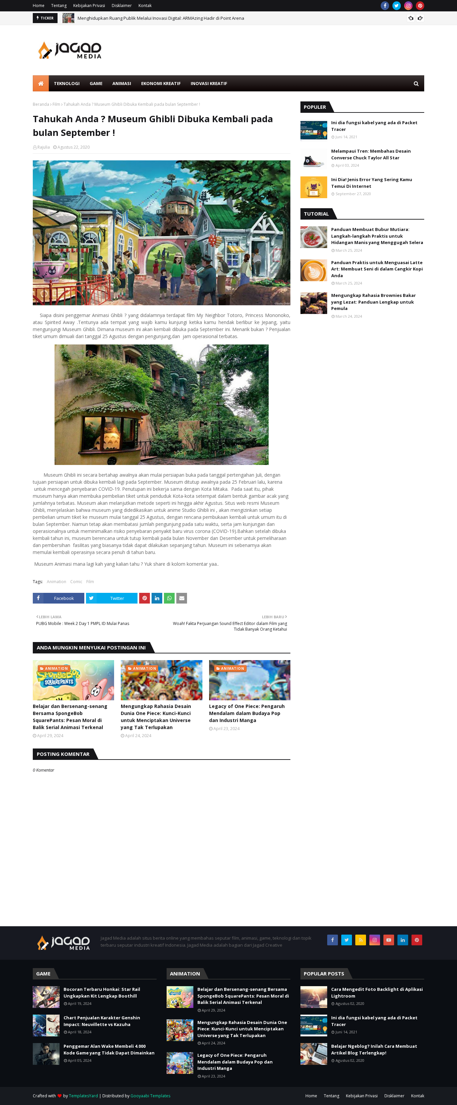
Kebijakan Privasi (89, 5)
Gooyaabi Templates (150, 1096)
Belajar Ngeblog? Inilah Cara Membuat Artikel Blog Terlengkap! (374, 1049)
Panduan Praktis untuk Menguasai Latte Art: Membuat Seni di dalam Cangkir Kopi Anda (377, 269)
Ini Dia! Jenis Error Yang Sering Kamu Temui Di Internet (371, 182)
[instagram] (408, 5)
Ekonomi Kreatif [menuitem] (161, 83)
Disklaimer (122, 5)
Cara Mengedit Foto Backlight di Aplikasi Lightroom (377, 992)
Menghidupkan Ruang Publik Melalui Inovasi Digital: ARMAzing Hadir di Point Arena (161, 18)
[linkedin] (402, 940)
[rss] (360, 940)
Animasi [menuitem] (121, 83)
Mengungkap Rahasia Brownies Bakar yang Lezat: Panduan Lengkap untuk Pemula (373, 301)
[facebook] (385, 5)
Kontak (145, 5)
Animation (56, 581)
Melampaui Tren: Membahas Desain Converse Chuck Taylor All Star (371, 154)
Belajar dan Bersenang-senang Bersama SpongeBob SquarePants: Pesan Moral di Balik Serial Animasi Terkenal (70, 716)
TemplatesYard (83, 1096)
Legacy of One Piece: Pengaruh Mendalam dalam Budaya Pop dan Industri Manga (247, 713)
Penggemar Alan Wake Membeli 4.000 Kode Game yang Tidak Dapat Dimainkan (109, 1049)
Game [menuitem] (96, 83)
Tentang (59, 5)
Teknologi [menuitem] (67, 83)
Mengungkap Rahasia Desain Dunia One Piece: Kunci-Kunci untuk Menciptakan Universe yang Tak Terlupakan (156, 716)
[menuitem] (41, 83)
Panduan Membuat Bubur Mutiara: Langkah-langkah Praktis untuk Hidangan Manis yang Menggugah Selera (377, 235)
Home (38, 5)
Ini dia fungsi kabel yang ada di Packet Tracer (374, 126)
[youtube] (388, 940)
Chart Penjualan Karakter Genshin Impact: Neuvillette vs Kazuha (102, 1021)
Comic (76, 581)
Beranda (41, 104)
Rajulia (43, 147)
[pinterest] (420, 5)
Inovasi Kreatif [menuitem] (209, 83)
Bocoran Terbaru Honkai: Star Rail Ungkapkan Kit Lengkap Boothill (102, 992)
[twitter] (396, 5)
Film (56, 104)
